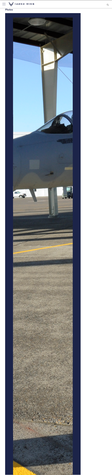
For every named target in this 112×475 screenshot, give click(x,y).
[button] (3, 4)
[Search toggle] (108, 4)
